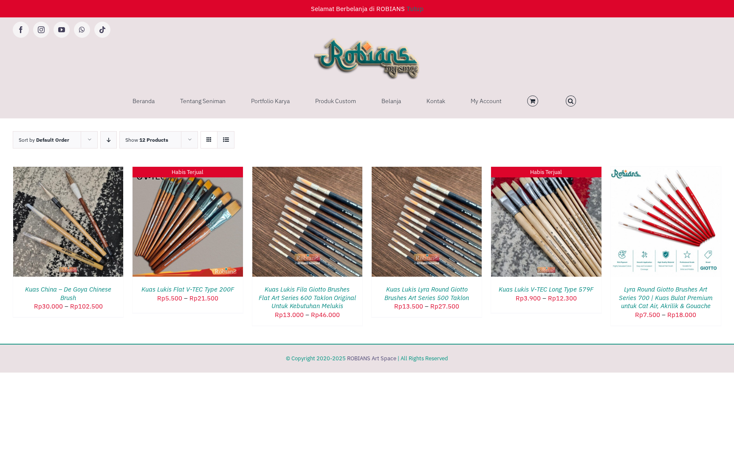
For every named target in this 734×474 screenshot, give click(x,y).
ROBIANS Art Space (371, 358)
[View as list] (225, 140)
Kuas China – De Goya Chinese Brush (68, 293)
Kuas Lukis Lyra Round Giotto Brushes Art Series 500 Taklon (426, 293)
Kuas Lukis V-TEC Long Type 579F (546, 289)
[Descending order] (108, 140)
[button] (571, 101)
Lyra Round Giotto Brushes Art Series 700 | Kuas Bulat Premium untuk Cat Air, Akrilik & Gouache (666, 297)
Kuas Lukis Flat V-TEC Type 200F (187, 289)
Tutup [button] (415, 9)
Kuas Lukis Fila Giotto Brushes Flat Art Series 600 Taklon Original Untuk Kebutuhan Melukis (307, 297)
